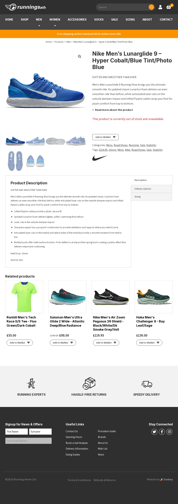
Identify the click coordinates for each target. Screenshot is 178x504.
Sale (142, 145)
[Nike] (100, 158)
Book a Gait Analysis (77, 443)
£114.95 (103, 150)
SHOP (24, 19)
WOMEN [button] (55, 19)
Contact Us (72, 431)
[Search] (151, 7)
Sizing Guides (73, 454)
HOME (9, 19)
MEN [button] (39, 19)
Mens (109, 145)
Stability (151, 145)
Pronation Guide (107, 431)
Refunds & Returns (105, 480)
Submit (13, 451)
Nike (127, 150)
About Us (103, 443)
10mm (112, 150)
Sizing (137, 196)
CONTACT (166, 19)
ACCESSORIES (77, 19)
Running (134, 145)
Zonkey (168, 479)
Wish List (102, 448)
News (101, 454)
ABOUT (147, 19)
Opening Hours (74, 437)
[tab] (152, 180)
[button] (39, 25)
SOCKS (99, 19)
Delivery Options (143, 188)
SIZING (130, 19)
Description (141, 180)
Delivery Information (77, 448)
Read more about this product (114, 110)
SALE (114, 19)
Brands (102, 437)
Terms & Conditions (79, 480)
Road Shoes (121, 145)
